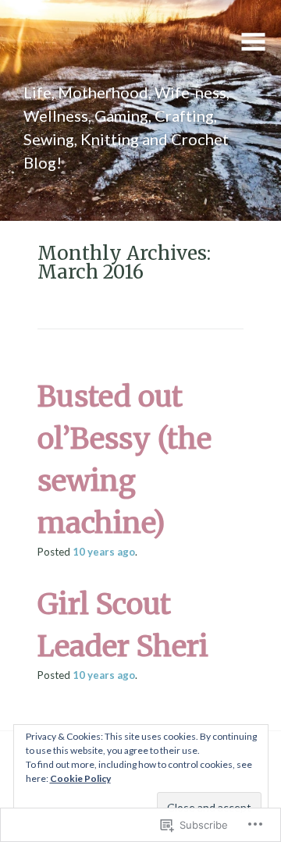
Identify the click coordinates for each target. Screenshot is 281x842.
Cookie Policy (80, 778)
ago (104, 551)
